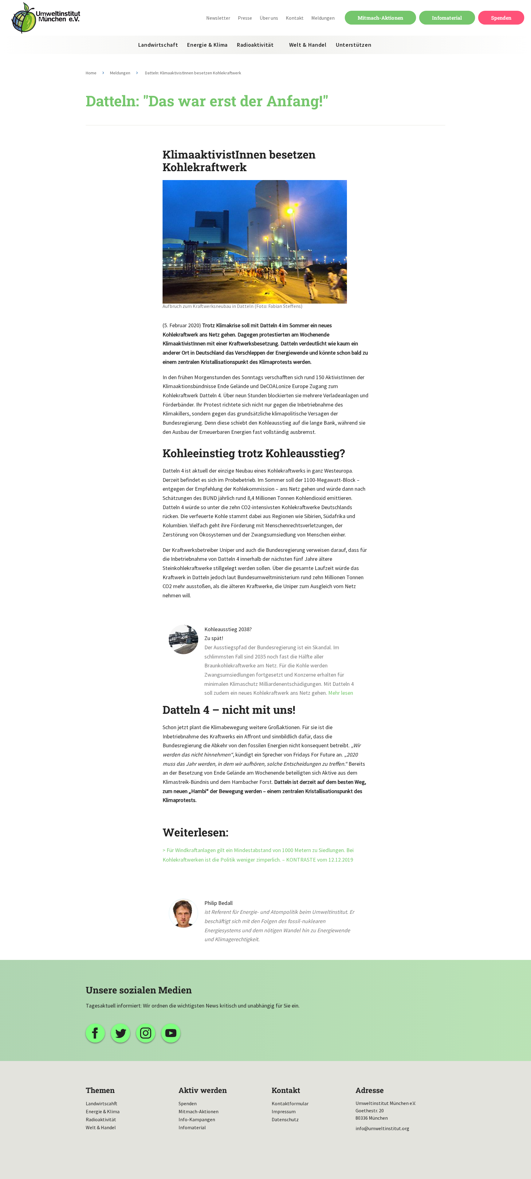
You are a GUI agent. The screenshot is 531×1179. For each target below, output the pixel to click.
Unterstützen (353, 44)
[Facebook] (95, 1033)
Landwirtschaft (158, 44)
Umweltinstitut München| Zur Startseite (45, 18)
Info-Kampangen (197, 1119)
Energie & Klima (207, 44)
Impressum (284, 1111)
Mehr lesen (340, 692)
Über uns (269, 18)
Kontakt (295, 18)
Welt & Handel (308, 44)
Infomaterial (447, 17)
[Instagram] (145, 1033)
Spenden (501, 17)
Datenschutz (285, 1119)
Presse (245, 18)
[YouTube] (170, 1033)
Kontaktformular (290, 1103)
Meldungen (323, 18)
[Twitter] (120, 1033)
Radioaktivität (255, 44)
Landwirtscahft (101, 1103)
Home (91, 73)
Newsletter (218, 18)
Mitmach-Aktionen (380, 17)
